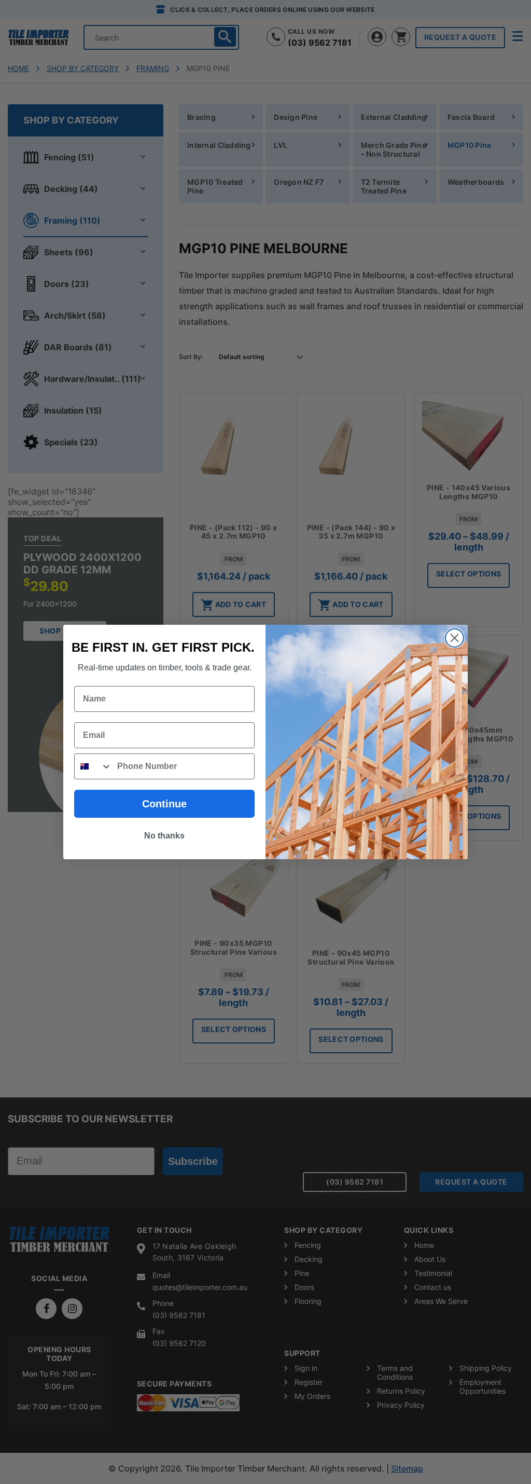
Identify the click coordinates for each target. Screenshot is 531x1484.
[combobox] (93, 766)
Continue (164, 803)
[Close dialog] (454, 638)
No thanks (164, 835)
